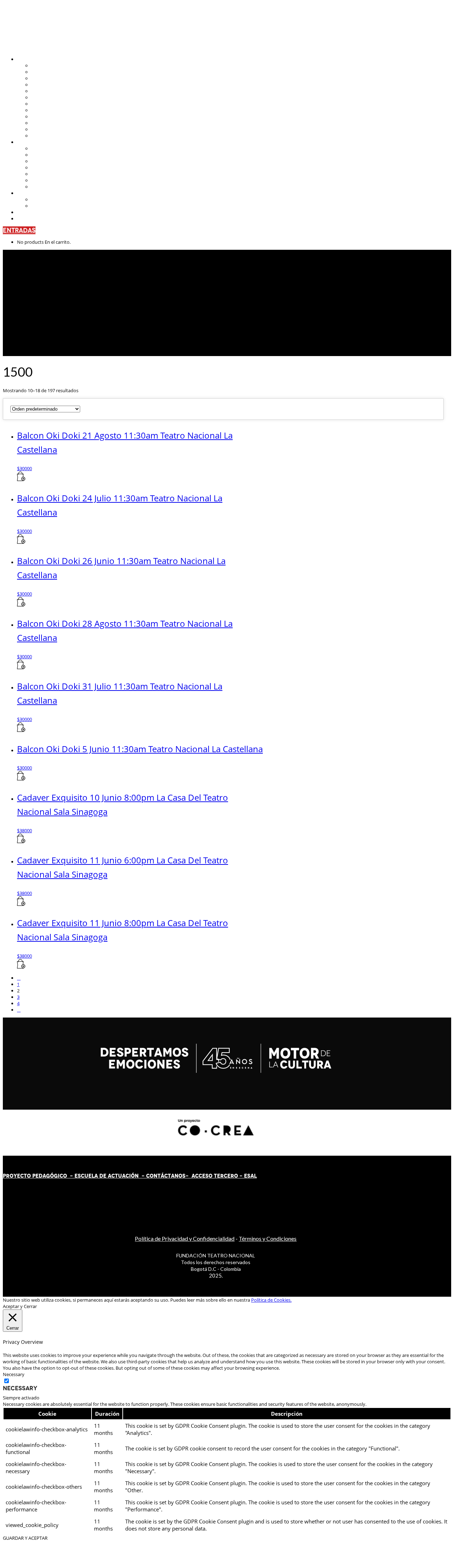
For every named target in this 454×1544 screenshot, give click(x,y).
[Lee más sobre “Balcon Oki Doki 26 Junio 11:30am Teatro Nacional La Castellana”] (21, 605)
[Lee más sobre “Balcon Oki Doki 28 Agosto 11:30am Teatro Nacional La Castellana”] (21, 667)
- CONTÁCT (155, 1176)
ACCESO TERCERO (215, 1176)
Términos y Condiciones (268, 1238)
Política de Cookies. (271, 1300)
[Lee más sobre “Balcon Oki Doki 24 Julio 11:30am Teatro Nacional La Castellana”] (21, 542)
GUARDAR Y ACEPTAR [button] (25, 1538)
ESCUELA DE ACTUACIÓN (106, 1176)
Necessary (20, 1388)
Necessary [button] (13, 1374)
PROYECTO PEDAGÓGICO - (38, 1176)
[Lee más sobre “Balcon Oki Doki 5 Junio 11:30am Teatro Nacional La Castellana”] (21, 779)
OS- (184, 1176)
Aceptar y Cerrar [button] (20, 1306)
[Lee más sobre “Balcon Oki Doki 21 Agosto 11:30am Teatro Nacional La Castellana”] (21, 479)
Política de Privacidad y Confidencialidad (184, 1238)
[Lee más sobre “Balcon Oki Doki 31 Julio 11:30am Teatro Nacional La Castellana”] (21, 730)
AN (174, 1176)
